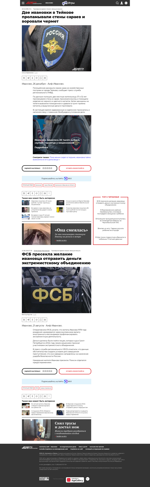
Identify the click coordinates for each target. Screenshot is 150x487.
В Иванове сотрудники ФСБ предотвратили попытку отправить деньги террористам (77, 405)
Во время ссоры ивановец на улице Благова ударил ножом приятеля (41, 209)
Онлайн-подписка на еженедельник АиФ (53, 449)
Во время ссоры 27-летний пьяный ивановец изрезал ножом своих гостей (42, 216)
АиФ (36, 73)
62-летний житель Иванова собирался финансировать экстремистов (40, 405)
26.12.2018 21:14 (26, 9)
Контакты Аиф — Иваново (48, 447)
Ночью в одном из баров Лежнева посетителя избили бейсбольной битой (77, 202)
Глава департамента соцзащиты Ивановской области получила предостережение (77, 412)
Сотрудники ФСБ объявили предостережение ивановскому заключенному (42, 412)
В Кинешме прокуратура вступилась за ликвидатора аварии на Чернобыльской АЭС (111, 221)
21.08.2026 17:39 (27, 250)
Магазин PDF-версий (97, 447)
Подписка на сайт (76, 449)
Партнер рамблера (58, 478)
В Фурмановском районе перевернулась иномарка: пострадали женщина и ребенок (110, 212)
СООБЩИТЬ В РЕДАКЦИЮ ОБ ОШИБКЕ (97, 449)
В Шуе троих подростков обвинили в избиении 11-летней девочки (110, 238)
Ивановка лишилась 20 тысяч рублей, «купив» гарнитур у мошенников (57, 141)
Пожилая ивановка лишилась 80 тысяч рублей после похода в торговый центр (77, 209)
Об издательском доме (68, 447)
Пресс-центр (83, 447)
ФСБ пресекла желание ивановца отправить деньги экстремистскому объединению (110, 203)
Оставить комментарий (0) (75, 168)
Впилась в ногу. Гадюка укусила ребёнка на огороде (111, 229)
